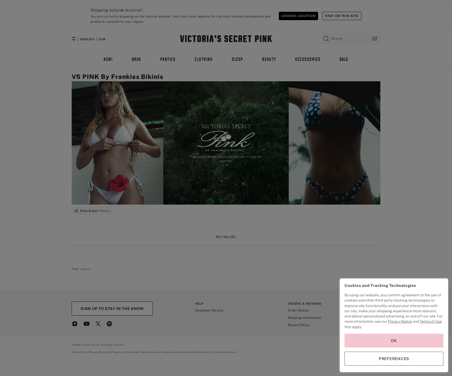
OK (394, 340)
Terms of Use (431, 321)
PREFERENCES (394, 358)
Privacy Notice (400, 321)
